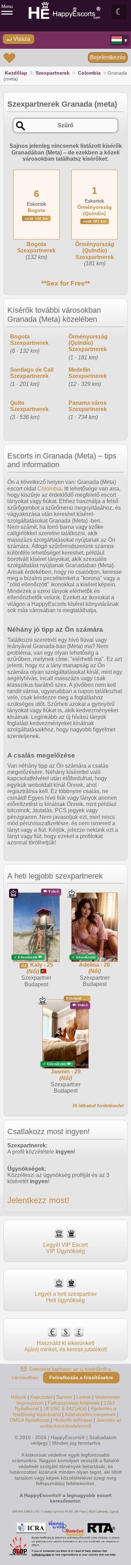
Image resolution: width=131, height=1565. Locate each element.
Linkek (84, 1397)
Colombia (89, 73)
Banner (64, 1397)
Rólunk (18, 1397)
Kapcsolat (41, 1397)
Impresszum (30, 1403)
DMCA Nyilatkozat (29, 1420)
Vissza (21, 39)
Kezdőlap (16, 73)
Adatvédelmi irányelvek (90, 1414)
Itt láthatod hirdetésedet (98, 1105)
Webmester (108, 1397)
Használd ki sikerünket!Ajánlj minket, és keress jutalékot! (65, 1346)
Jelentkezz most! (38, 1200)
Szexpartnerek (53, 73)
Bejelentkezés (107, 57)
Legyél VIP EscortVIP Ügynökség (65, 1248)
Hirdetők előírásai (72, 1420)
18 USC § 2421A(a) (65, 1408)
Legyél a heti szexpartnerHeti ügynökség (66, 1297)
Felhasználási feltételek (74, 1403)
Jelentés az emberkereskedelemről (81, 1423)
